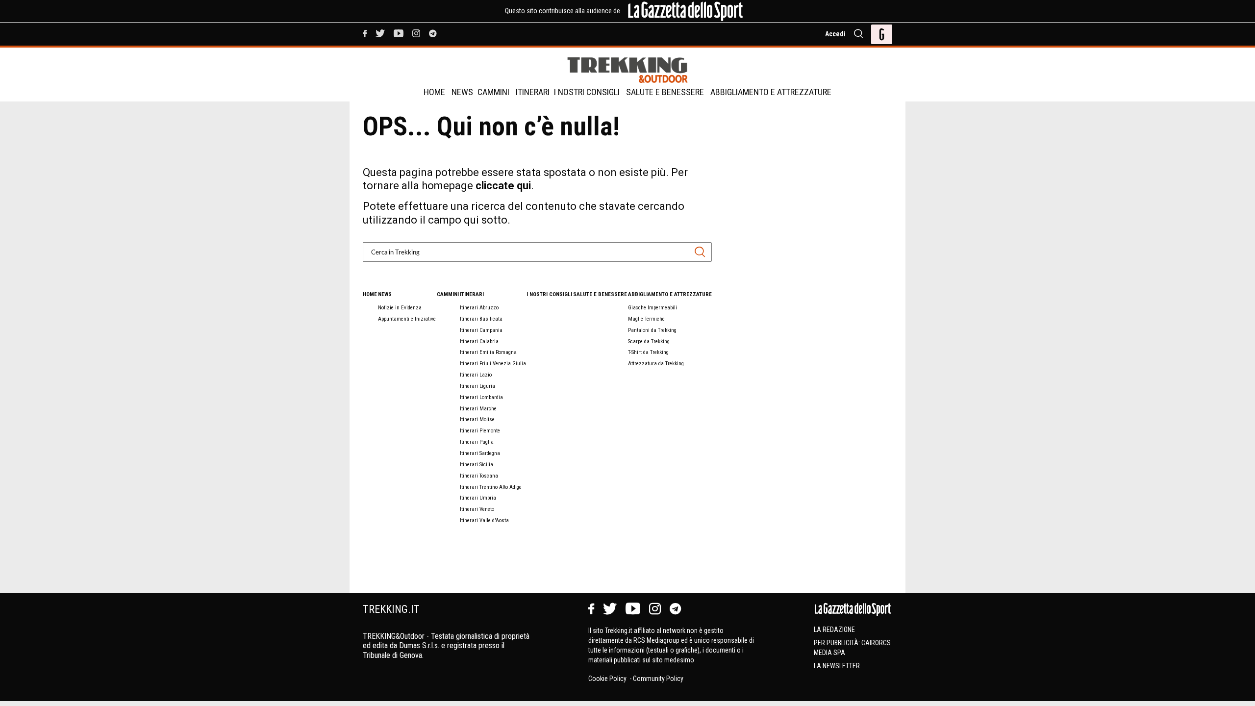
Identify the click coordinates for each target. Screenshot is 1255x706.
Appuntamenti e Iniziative (407, 319)
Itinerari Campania (481, 330)
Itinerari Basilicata (481, 319)
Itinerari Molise (477, 419)
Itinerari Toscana (479, 476)
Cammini (493, 92)
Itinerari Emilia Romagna (488, 352)
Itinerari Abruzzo (479, 307)
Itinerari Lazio (476, 375)
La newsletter (837, 666)
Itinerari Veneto (477, 509)
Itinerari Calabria (479, 341)
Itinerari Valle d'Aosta (484, 520)
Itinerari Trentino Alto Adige (491, 487)
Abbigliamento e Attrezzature (770, 92)
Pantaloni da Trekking (652, 330)
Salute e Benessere (665, 92)
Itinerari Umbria (478, 498)
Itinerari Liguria (477, 386)
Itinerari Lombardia (481, 397)
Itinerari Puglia (477, 442)
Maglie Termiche (646, 319)
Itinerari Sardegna (480, 453)
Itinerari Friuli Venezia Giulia (493, 363)
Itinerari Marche (478, 408)
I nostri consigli (587, 92)
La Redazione (834, 629)
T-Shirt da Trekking (648, 352)
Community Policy (658, 678)
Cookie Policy (608, 678)
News (462, 92)
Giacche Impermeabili (652, 307)
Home (434, 92)
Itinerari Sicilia (476, 464)
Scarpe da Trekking (649, 341)
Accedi (835, 34)
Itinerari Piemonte (480, 431)
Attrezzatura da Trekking (656, 363)
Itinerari (533, 92)
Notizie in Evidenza (400, 307)
